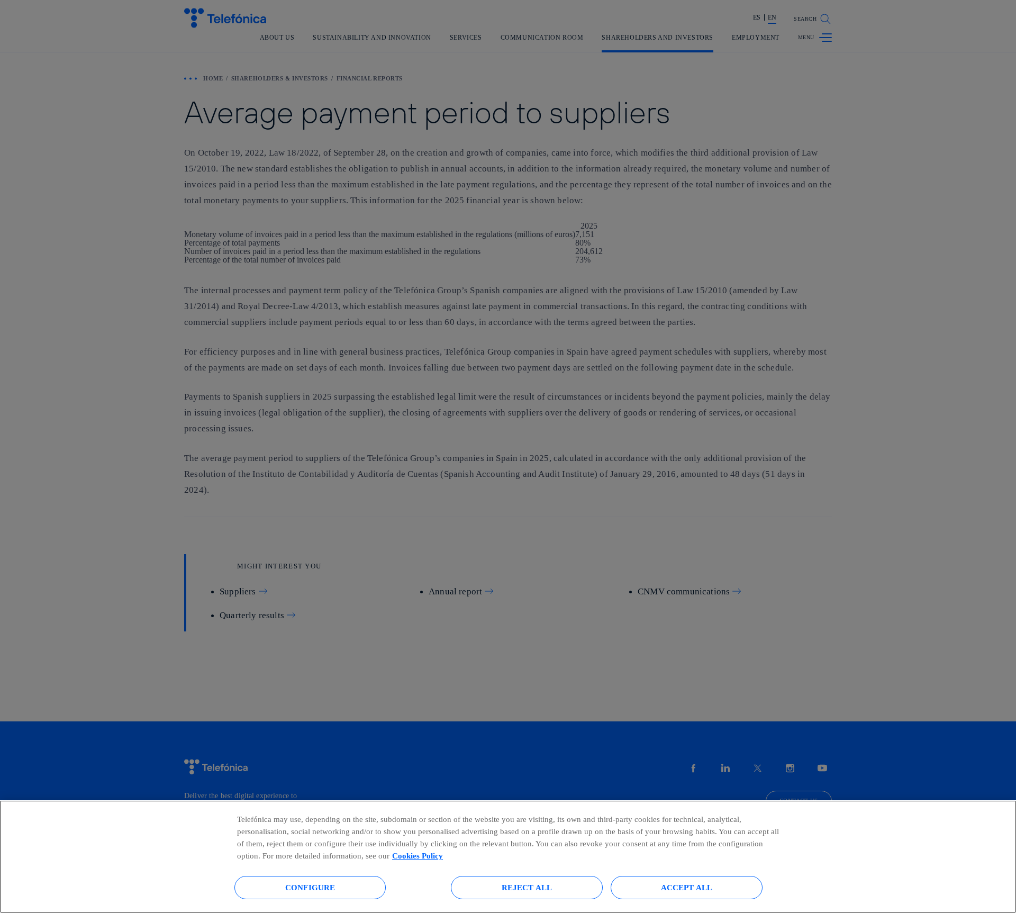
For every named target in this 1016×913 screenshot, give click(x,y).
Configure (310, 887)
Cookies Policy (417, 855)
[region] (508, 856)
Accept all (687, 887)
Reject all (527, 887)
